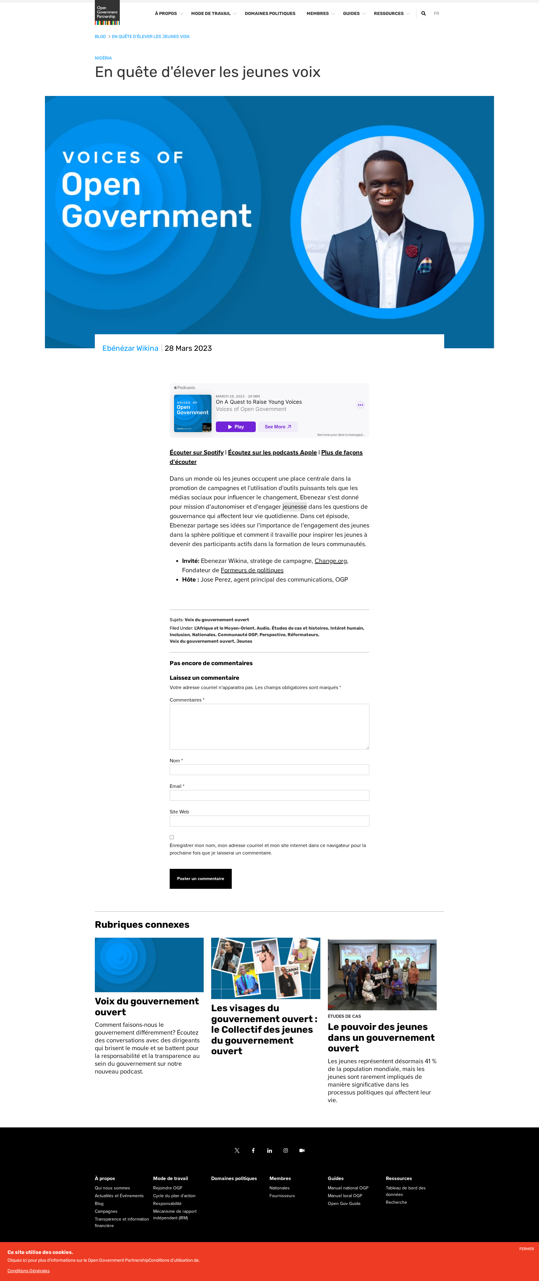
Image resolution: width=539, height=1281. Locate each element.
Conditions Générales (28, 1271)
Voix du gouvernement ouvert (217, 619)
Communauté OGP (238, 634)
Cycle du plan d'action (174, 1195)
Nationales (204, 634)
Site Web (179, 812)
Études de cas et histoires (300, 628)
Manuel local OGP (345, 1195)
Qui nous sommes (112, 1188)
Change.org (331, 561)
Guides (336, 1178)
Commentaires (187, 700)
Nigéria (103, 58)
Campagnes (106, 1211)
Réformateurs (303, 634)
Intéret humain (347, 628)
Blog (101, 36)
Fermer (526, 1249)
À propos (105, 1178)
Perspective (273, 634)
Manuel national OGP (348, 1188)
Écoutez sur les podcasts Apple (272, 452)
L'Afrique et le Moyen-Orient (225, 628)
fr (436, 13)
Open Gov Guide (344, 1203)
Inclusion (180, 634)
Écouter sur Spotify (197, 452)
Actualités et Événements (119, 1195)
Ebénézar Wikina (130, 348)
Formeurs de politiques (252, 570)
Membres (280, 1178)
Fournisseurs (282, 1195)
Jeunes (244, 641)
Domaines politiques (234, 1178)
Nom (176, 761)
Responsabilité (167, 1203)
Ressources (399, 1178)
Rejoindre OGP (167, 1188)
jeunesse (295, 507)
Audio (264, 628)
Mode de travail (170, 1178)
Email (177, 786)
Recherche (396, 1202)
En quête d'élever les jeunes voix (151, 36)
